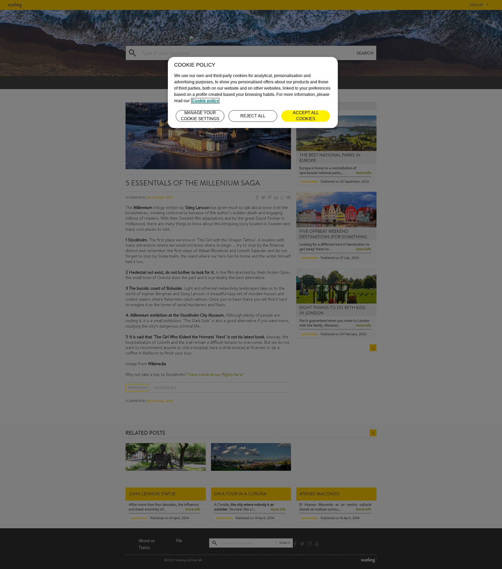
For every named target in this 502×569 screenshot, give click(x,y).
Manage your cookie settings (200, 116)
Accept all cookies (306, 116)
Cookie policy (205, 100)
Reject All (252, 116)
